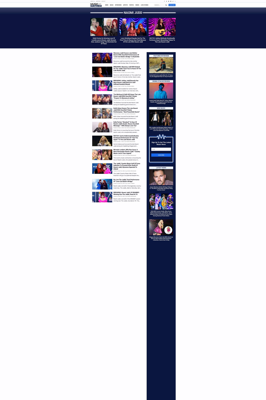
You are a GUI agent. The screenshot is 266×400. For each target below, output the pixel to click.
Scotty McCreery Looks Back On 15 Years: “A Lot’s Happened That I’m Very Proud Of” (161, 75)
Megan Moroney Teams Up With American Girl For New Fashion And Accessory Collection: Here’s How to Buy (161, 238)
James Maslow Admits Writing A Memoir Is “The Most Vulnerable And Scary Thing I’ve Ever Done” (161, 188)
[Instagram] (171, 1)
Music (111, 5)
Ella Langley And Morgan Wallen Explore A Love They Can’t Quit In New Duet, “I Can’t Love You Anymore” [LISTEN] (161, 129)
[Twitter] (166, 1)
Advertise (98, 1)
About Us (92, 1)
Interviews (118, 5)
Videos (137, 5)
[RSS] (175, 1)
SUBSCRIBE (172, 5)
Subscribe (161, 155)
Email (152, 152)
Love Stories (144, 5)
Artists (125, 5)
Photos (131, 5)
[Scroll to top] (262, 397)
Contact (103, 1)
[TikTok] (173, 1)
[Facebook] (164, 1)
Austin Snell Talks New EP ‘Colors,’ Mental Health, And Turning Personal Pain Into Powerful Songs (161, 102)
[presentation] (161, 65)
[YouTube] (169, 1)
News (106, 5)
